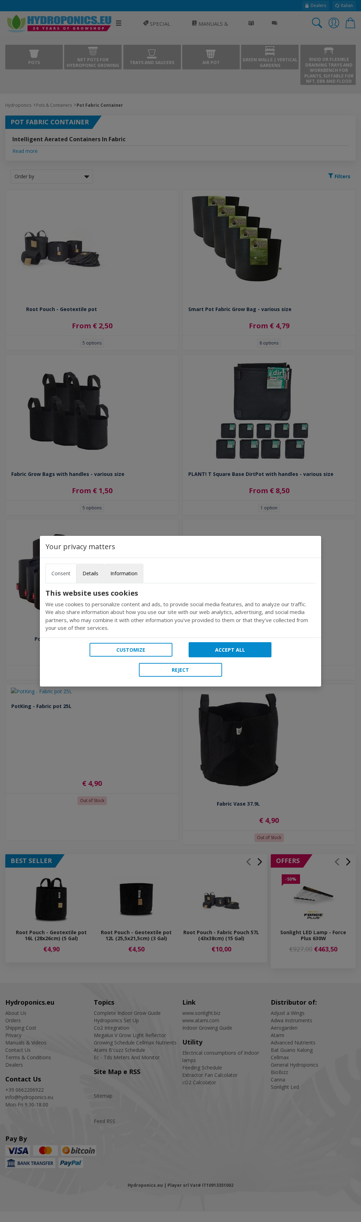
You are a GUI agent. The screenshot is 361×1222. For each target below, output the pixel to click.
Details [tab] (90, 573)
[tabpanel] (180, 610)
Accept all (230, 649)
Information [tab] (123, 573)
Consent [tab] (61, 573)
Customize (130, 649)
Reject (180, 669)
